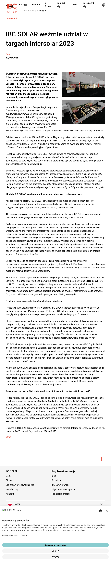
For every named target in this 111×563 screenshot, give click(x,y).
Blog (34, 10)
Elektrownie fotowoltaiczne (20, 485)
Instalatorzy (12, 489)
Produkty (56, 480)
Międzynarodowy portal (63, 489)
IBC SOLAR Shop (60, 485)
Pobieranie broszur (60, 493)
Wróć (8, 437)
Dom (8, 476)
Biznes (9, 480)
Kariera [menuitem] (36, 4)
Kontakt (10, 493)
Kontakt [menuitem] (23, 4)
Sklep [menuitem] (75, 4)
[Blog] (9, 459)
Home (26, 10)
